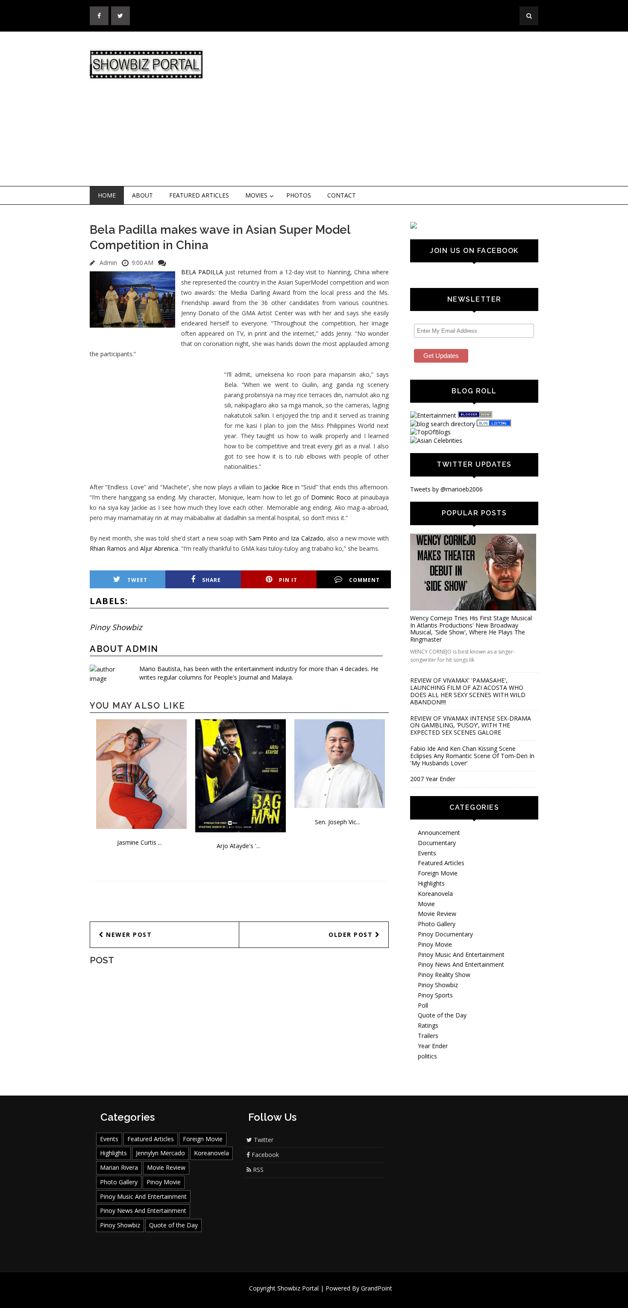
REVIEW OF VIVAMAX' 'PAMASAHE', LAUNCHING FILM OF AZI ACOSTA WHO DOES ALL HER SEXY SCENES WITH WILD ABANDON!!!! (467, 691)
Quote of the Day (442, 1015)
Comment (364, 580)
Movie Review (437, 914)
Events (427, 853)
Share (211, 580)
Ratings (428, 1025)
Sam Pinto (263, 538)
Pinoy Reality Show (444, 975)
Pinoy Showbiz (116, 627)
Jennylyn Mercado (160, 1153)
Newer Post (128, 934)
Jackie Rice (278, 487)
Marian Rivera (119, 1167)
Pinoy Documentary (445, 934)
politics (427, 1056)
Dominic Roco (331, 497)
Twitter (262, 1140)
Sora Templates (339, 1296)
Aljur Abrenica (159, 548)
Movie (426, 904)
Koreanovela (435, 893)
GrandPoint (376, 1288)
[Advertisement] (384, 109)
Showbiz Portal (298, 1288)
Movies (256, 195)
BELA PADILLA (202, 272)
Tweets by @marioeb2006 (446, 489)
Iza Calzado (307, 538)
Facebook (264, 1155)
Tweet (137, 580)
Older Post (352, 934)
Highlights (431, 883)
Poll (423, 1005)
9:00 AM (142, 263)
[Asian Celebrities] (436, 440)
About (142, 195)
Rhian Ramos (108, 548)
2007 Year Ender (432, 779)
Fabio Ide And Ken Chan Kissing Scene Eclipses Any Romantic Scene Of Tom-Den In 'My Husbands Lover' (472, 755)
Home (107, 195)
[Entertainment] (433, 415)
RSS (257, 1170)
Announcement (439, 832)
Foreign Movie (438, 873)
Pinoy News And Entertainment (461, 964)
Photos (298, 195)
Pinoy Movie (435, 944)
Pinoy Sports (435, 995)
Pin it (288, 580)
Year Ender (433, 1046)
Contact (341, 195)
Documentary (437, 843)
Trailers (428, 1036)
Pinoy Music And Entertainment (461, 954)
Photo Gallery (436, 924)
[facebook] (99, 15)
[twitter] (120, 15)
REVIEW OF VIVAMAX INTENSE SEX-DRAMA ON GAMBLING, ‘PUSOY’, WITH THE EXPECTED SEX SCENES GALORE (470, 725)
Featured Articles (199, 195)
